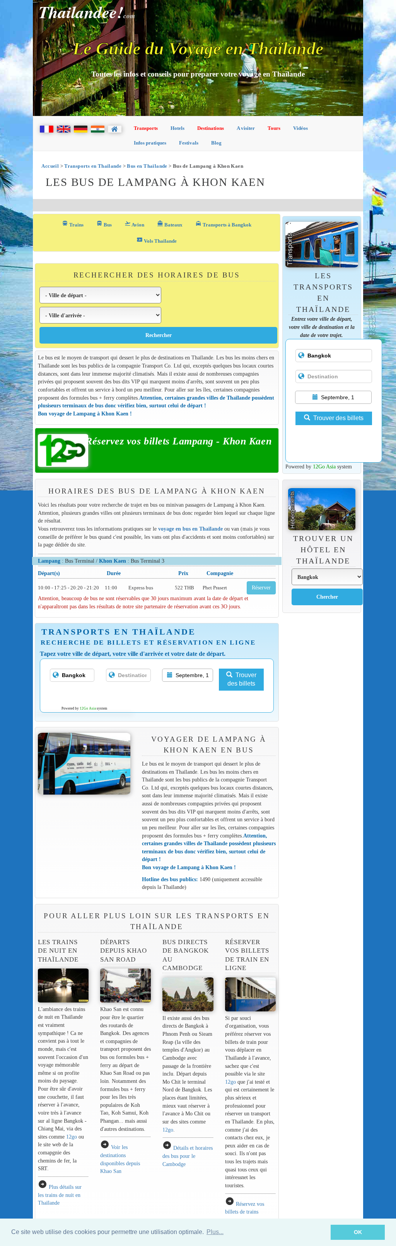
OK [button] (358, 1232)
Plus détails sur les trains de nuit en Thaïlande (60, 1195)
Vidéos (300, 128)
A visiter (246, 128)
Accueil (50, 166)
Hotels (177, 128)
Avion (134, 224)
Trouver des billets (241, 679)
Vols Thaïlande (157, 240)
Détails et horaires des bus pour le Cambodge (187, 1156)
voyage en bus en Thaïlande (190, 529)
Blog (216, 143)
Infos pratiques (150, 143)
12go (71, 1137)
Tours (274, 128)
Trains (73, 224)
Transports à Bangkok (223, 224)
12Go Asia (88, 708)
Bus (104, 224)
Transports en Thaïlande (92, 166)
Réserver (261, 588)
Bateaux (170, 224)
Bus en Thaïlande (147, 166)
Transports (146, 128)
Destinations (210, 128)
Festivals (188, 143)
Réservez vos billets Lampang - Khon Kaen (178, 441)
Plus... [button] (215, 1232)
